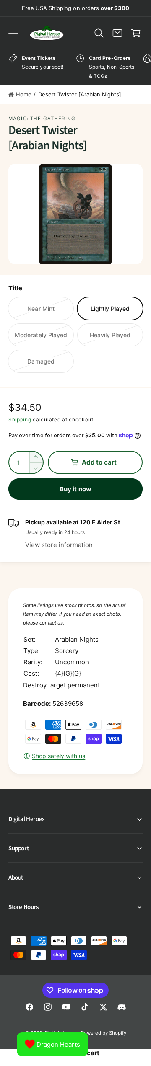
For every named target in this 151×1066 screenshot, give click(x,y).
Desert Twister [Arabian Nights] (79, 94)
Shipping (19, 419)
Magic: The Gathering (42, 118)
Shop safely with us (58, 755)
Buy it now (75, 489)
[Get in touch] (117, 33)
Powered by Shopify (103, 1033)
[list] (75, 67)
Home (23, 94)
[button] (13, 33)
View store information (59, 545)
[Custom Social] (121, 1007)
